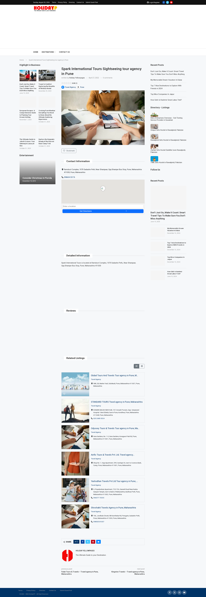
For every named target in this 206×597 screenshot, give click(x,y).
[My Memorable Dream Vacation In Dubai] (158, 232)
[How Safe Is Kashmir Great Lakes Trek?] (158, 275)
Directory (72, 2)
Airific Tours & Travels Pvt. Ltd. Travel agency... (112, 454)
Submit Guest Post (92, 2)
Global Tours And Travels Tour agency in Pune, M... (114, 375)
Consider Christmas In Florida (37, 178)
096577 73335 (98, 498)
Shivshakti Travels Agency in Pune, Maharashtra (113, 507)
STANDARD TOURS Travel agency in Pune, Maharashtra (116, 402)
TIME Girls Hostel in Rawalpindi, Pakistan (166, 162)
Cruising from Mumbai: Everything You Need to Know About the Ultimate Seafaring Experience (47, 115)
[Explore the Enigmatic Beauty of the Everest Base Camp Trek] (47, 130)
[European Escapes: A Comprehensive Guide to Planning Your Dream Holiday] (28, 102)
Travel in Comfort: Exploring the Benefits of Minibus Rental (47, 86)
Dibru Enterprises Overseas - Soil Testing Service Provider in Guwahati (166, 119)
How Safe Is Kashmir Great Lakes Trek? (166, 100)
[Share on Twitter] (87, 542)
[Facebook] (163, 2)
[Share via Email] (98, 542)
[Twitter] (167, 2)
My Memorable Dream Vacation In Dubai (166, 80)
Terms (54, 2)
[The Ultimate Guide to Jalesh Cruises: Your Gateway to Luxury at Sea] (28, 130)
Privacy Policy (62, 2)
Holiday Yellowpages (77, 78)
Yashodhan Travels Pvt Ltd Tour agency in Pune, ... (114, 481)
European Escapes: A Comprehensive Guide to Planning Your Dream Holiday (28, 114)
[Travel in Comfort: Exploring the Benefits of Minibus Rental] (47, 75)
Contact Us (80, 2)
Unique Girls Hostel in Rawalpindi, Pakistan (167, 130)
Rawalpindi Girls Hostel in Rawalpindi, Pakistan (168, 140)
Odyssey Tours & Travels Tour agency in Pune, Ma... (115, 428)
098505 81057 (98, 521)
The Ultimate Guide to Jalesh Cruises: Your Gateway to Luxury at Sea (27, 142)
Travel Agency (96, 379)
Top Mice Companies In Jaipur (162, 94)
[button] (22, 172)
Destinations (48, 52)
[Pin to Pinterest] (93, 542)
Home (35, 52)
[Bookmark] (64, 394)
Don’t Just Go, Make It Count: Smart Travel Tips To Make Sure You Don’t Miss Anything (168, 215)
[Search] (171, 52)
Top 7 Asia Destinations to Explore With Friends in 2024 (176, 245)
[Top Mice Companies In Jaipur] (158, 261)
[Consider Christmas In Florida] (37, 172)
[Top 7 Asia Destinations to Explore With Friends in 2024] (158, 246)
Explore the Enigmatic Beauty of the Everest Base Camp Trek (46, 141)
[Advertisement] (103, 29)
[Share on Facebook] (83, 542)
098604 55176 (69, 177)
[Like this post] (77, 542)
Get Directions (86, 211)
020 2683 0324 (99, 418)
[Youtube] (171, 2)
